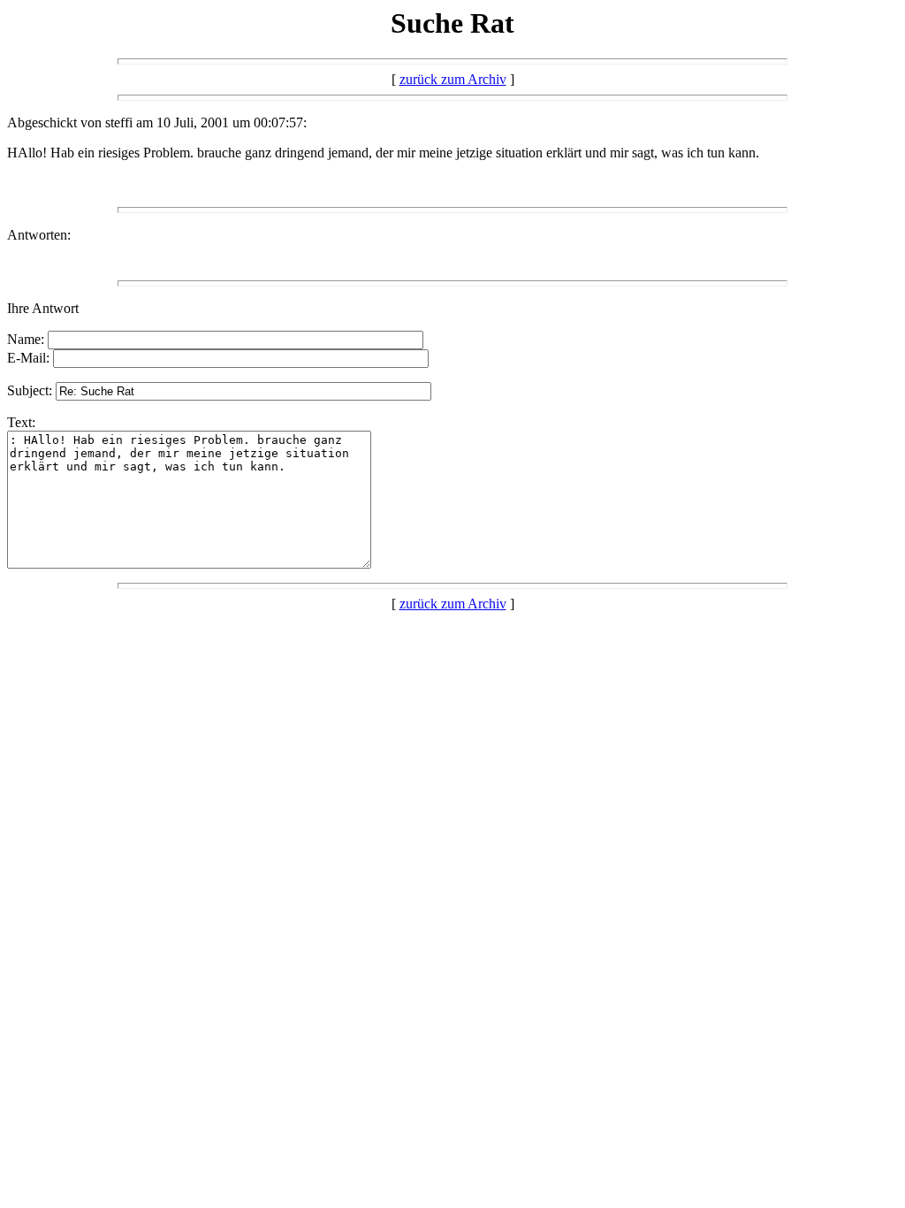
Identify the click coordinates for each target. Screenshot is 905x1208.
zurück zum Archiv (452, 79)
